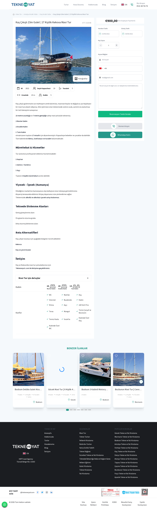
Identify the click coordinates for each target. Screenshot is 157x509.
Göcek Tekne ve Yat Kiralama (126, 433)
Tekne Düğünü (84, 451)
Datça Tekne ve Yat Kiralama (126, 455)
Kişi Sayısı (101, 40)
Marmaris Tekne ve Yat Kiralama (127, 437)
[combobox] (101, 68)
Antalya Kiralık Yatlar (31, 14)
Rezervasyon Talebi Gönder (120, 114)
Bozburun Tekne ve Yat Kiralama (127, 470)
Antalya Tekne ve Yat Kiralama (126, 444)
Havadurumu (49, 444)
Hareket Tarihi (103, 28)
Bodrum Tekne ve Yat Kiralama (126, 440)
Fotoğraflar (82, 78)
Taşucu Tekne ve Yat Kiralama (126, 462)
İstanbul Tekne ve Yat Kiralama (91, 455)
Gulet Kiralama (85, 466)
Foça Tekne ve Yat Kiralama (125, 473)
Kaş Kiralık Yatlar (45, 14)
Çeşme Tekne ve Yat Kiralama (126, 466)
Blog (104, 4)
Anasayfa (47, 433)
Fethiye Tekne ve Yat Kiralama (126, 448)
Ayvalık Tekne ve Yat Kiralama (126, 477)
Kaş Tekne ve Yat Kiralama (125, 451)
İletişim (114, 4)
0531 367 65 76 (142, 6)
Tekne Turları (84, 437)
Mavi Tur (19, 14)
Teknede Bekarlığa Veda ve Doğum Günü (94, 459)
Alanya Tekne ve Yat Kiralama (126, 459)
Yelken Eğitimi (85, 462)
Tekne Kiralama (85, 470)
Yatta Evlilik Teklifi (86, 448)
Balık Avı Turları (85, 444)
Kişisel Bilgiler (103, 54)
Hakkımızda (93, 4)
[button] (141, 382)
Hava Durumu (78, 4)
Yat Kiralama (84, 473)
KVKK (114, 502)
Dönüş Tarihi (125, 28)
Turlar (66, 4)
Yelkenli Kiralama (86, 440)
